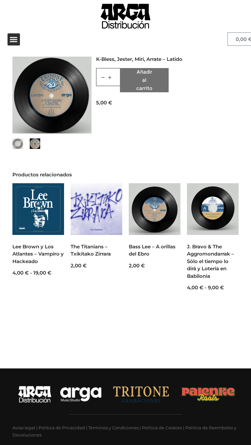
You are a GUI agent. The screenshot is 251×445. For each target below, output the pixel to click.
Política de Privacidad (62, 427)
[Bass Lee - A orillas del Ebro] (154, 209)
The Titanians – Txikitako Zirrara (91, 250)
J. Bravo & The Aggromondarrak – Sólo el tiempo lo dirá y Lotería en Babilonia (210, 261)
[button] (14, 39)
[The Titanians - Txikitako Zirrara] (96, 209)
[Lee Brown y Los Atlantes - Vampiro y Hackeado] (38, 209)
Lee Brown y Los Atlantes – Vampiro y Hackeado (38, 253)
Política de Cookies (162, 427)
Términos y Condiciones (113, 427)
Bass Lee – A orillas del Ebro (152, 250)
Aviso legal (23, 427)
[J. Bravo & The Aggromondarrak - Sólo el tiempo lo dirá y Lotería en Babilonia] (213, 209)
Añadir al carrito (144, 80)
